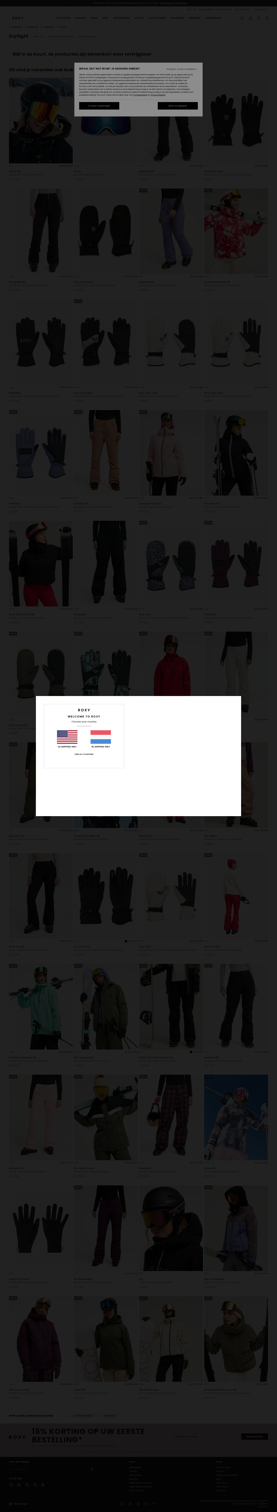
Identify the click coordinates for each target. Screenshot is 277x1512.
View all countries (84, 754)
